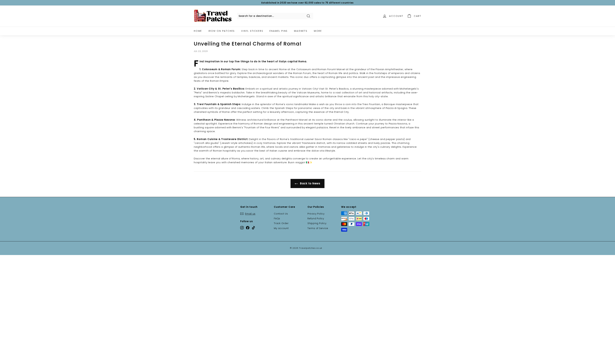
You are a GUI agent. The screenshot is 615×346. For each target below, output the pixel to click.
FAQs (277, 218)
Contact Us (281, 213)
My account (281, 228)
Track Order (281, 223)
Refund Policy (316, 218)
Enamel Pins (279, 31)
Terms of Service (318, 228)
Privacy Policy (316, 213)
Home (198, 31)
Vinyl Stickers (252, 31)
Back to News (309, 183)
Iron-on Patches (221, 31)
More (318, 31)
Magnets (301, 31)
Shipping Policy (317, 223)
